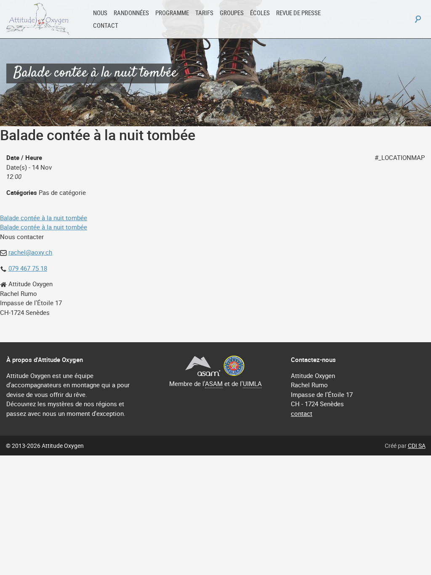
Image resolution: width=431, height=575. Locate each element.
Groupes (232, 12)
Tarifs (204, 12)
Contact (105, 25)
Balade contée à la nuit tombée (43, 217)
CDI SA (417, 446)
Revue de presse (298, 12)
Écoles (260, 12)
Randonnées (131, 12)
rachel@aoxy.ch (30, 252)
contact (301, 413)
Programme (172, 12)
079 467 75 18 (27, 268)
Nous (100, 12)
